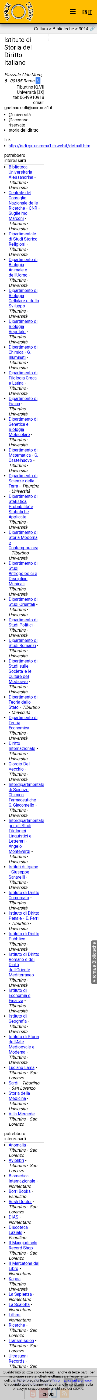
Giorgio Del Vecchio (19, 766)
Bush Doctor (20, 1201)
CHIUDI (48, 1394)
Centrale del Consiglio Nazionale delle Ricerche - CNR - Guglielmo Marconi (24, 205)
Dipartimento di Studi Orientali (23, 602)
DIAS (13, 1217)
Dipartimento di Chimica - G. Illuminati (23, 352)
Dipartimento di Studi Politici (23, 622)
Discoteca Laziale (18, 1230)
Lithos (14, 1314)
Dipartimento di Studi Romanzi (23, 643)
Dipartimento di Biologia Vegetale (23, 326)
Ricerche (17, 1325)
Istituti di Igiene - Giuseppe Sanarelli (23, 872)
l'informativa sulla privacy (72, 1380)
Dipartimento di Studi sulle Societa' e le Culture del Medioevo (23, 671)
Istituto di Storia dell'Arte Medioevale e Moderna (24, 1044)
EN (84, 11)
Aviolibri (16, 1160)
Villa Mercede (22, 1113)
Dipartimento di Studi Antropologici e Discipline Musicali (23, 573)
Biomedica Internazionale (22, 1178)
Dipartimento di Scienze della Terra (23, 481)
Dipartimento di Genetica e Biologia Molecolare (23, 427)
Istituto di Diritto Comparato (24, 895)
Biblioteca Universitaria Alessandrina (21, 172)
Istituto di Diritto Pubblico (24, 936)
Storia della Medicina (19, 1096)
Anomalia (17, 1145)
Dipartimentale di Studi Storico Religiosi (23, 239)
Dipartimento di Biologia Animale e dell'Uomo (23, 267)
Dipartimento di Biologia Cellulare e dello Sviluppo (24, 298)
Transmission (21, 1340)
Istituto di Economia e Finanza (19, 995)
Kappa (14, 1278)
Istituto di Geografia (18, 1019)
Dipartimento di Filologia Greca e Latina (23, 378)
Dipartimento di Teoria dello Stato (23, 702)
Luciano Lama (21, 1067)
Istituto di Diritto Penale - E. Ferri (24, 916)
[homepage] (18, 11)
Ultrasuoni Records (18, 1358)
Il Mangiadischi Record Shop (23, 1245)
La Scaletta (19, 1304)
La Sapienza (20, 1294)
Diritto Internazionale (22, 746)
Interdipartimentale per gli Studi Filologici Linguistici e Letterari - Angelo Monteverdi (26, 836)
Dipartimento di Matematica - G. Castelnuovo (23, 455)
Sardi (13, 1083)
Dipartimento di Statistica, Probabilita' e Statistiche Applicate (23, 506)
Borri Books (20, 1191)
